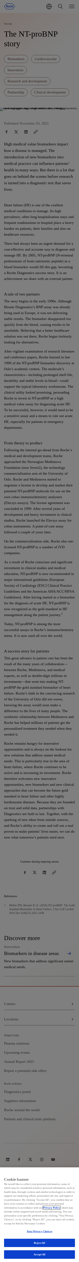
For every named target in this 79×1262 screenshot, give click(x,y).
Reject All (39, 1242)
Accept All (39, 1254)
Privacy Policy (51, 1207)
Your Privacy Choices (39, 1231)
